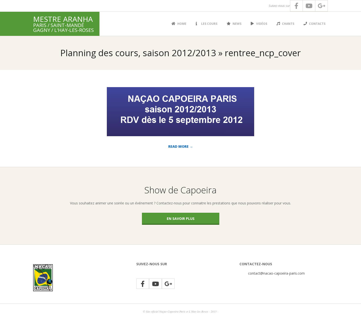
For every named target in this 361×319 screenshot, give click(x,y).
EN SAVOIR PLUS (180, 218)
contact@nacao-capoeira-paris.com (276, 273)
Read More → (180, 146)
